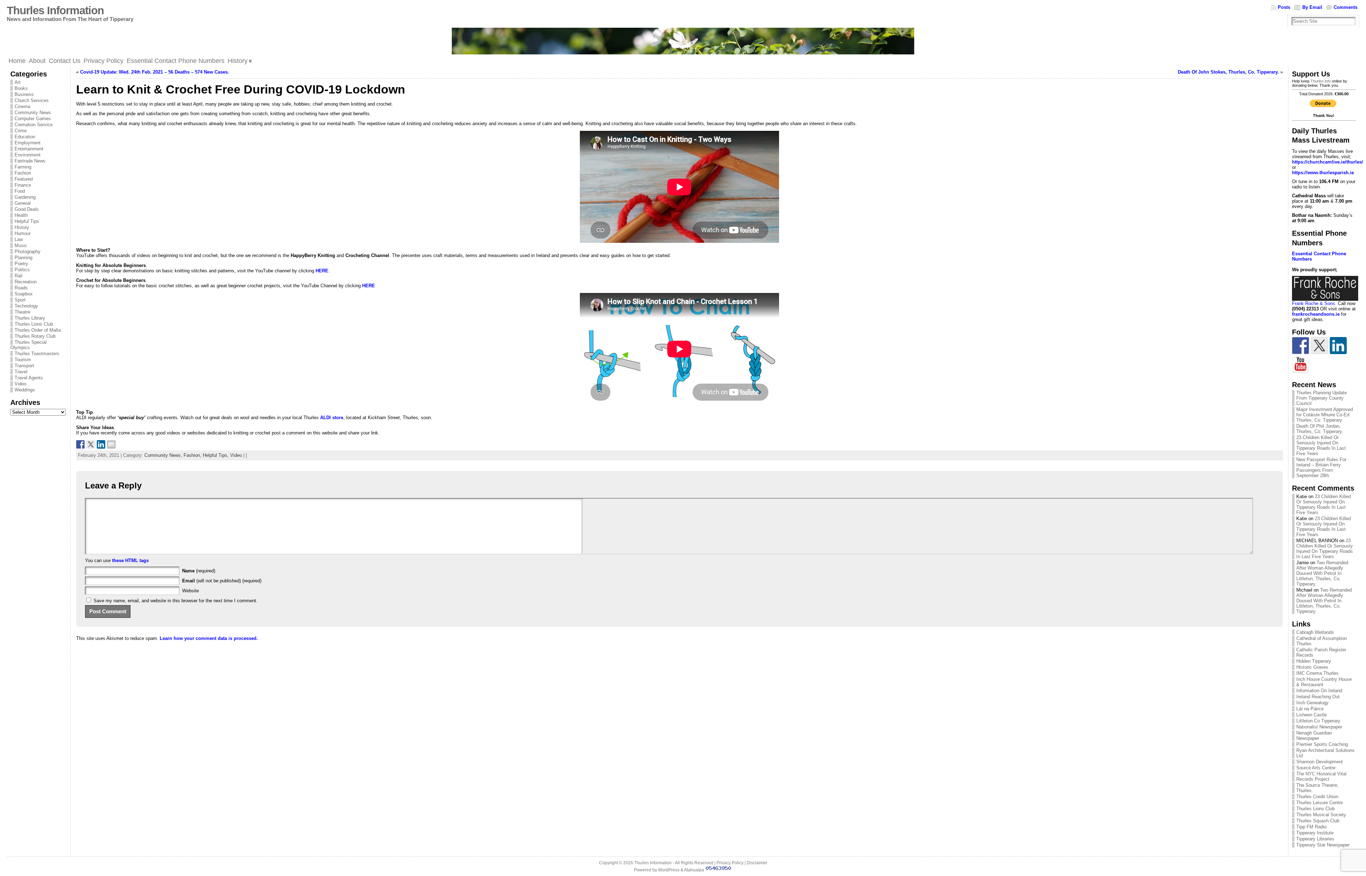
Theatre (22, 312)
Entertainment (29, 148)
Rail (18, 275)
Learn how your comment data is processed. (209, 638)
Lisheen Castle (1311, 714)
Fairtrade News (30, 161)
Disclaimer (757, 862)
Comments (1345, 7)
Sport (20, 300)
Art (18, 82)
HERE (322, 270)
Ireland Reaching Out (1318, 696)
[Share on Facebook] (80, 444)
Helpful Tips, (216, 455)
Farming (23, 167)
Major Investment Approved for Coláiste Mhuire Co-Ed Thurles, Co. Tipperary (1324, 415)
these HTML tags (130, 560)
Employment (28, 142)
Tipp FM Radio (1311, 826)
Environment (28, 154)
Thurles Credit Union (1317, 796)
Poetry (21, 263)
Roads (21, 287)
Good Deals (27, 209)
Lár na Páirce (1310, 708)
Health (21, 215)
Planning (23, 257)
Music (21, 245)
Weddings (25, 389)
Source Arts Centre (1315, 767)
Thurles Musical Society (1321, 814)
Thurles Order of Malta (38, 330)
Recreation (26, 281)
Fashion (23, 173)
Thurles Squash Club (1317, 820)
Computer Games (33, 118)
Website (190, 590)
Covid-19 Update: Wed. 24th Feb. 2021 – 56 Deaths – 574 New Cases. (154, 72)
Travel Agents (29, 377)
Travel (21, 371)
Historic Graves (1312, 667)
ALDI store (331, 417)
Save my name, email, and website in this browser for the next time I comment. (176, 600)
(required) (198, 570)
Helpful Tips (27, 221)
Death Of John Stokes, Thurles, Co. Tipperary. (1228, 72)
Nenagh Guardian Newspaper (1314, 735)
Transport (24, 365)
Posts (1284, 7)
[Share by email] (111, 444)
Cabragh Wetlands (1315, 632)
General (23, 203)
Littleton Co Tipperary (1318, 720)
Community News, (164, 455)
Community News (33, 112)
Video (20, 383)
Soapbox (24, 294)
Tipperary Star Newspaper (1323, 845)
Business (24, 94)
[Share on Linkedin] (101, 444)
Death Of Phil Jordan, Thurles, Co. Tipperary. (1319, 428)
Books (21, 88)
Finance (23, 185)
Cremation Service (34, 124)
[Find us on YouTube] (1300, 364)
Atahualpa (694, 869)
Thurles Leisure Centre (1319, 802)
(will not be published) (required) (221, 580)
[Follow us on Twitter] (1319, 345)
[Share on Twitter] (90, 444)
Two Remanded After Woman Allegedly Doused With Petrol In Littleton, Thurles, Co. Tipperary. (1322, 573)
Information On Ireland (1319, 690)
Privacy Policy (729, 862)
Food (20, 191)
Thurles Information (55, 10)
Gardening (25, 197)
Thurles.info (1321, 81)
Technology (26, 306)
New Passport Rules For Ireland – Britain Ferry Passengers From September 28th (1321, 467)
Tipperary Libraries (1315, 839)
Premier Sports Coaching (1322, 744)
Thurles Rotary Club (35, 336)
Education (25, 136)
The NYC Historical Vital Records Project (1321, 776)
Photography (28, 251)
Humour (23, 233)
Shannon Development (1319, 761)
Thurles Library (30, 318)
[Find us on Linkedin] (1338, 345)
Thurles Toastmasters (37, 353)
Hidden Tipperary (1313, 661)
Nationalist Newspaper (1319, 727)
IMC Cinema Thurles (1317, 673)
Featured (24, 179)
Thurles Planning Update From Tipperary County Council (1321, 398)
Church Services (32, 100)
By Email (1312, 7)
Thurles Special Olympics (28, 345)
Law (19, 239)
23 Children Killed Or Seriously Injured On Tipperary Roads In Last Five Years (1321, 445)
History (22, 227)
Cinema (22, 106)
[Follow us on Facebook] (1300, 345)
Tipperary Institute (1315, 832)
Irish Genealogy (1312, 702)
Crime (21, 130)
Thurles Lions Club (34, 324)
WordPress (668, 869)
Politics (22, 269)
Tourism (23, 359)
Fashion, (193, 455)
